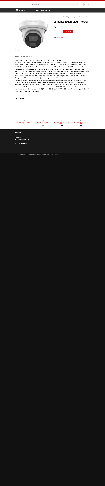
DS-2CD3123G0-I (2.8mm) (24, 122)
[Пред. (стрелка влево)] (1, 165)
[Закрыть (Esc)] (1, 158)
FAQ (49, 10)
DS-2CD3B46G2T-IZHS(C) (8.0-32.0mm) (81, 123)
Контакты (44, 10)
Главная (37, 10)
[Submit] (77, 4)
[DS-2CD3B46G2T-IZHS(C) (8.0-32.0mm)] (81, 110)
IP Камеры (81, 17)
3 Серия (61, 37)
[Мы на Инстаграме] (81, 4)
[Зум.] (17, 49)
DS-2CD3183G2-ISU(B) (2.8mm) (43, 123)
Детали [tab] (23, 56)
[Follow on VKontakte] (88, 4)
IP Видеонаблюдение (71, 17)
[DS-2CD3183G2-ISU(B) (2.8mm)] (43, 110)
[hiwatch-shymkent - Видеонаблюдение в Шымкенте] (22, 4)
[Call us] (84, 4)
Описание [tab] (17, 56)
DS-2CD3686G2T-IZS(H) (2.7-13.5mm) (62, 123)
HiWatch (62, 17)
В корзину (68, 31)
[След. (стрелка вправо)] (6, 165)
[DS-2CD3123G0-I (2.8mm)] (24, 110)
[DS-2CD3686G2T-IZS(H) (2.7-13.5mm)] (62, 110)
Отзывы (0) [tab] (29, 56)
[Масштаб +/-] (6, 158)
